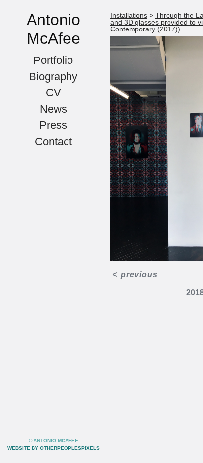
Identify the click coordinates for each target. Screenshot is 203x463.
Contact (53, 141)
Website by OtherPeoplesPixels (53, 448)
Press (53, 125)
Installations (128, 15)
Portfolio (53, 60)
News (53, 109)
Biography (53, 76)
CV (53, 93)
